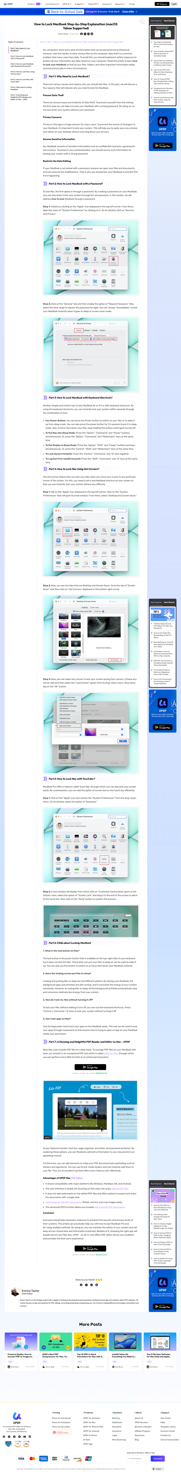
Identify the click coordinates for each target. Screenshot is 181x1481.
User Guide (165, 1418)
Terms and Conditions (69, 1469)
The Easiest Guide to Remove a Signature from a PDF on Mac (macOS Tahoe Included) (163, 672)
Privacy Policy (55, 1469)
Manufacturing (119, 1440)
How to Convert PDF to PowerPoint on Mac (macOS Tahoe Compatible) (163, 1251)
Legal (114, 1435)
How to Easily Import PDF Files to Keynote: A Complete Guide (163, 53)
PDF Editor (77, 1177)
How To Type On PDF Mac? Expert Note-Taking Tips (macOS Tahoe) (163, 81)
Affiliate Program (142, 1431)
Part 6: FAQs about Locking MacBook (21, 88)
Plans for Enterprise (61, 1422)
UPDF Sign (88, 1444)
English (158, 1469)
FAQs (162, 1422)
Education (117, 1427)
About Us (139, 1418)
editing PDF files (120, 1188)
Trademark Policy (119, 1469)
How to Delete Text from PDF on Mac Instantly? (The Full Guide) (163, 1261)
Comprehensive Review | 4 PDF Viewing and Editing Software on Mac (163, 90)
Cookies (98, 1469)
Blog (137, 1440)
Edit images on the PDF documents (63, 1202)
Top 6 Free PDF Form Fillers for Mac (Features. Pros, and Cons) (163, 72)
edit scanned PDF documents (110, 1207)
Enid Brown (119, 1367)
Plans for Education (61, 1427)
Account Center (167, 1431)
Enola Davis (15, 1367)
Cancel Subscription (169, 1440)
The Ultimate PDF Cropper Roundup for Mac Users (162, 1217)
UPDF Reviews (141, 1422)
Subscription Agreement (86, 1469)
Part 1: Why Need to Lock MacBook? (20, 49)
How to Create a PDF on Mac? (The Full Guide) (163, 1243)
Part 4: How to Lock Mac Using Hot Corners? (22, 73)
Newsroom (139, 1435)
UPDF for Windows (91, 1418)
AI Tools (86, 1440)
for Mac (111, 1053)
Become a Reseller (143, 1427)
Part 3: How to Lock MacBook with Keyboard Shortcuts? (22, 65)
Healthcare (117, 1422)
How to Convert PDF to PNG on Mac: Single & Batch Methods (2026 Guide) (163, 1235)
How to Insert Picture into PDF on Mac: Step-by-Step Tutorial (163, 100)
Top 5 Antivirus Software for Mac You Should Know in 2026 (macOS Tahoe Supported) (163, 63)
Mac (49, 42)
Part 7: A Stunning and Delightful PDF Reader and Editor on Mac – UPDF (21, 97)
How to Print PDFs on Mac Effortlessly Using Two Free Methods (162, 1207)
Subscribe (158, 1459)
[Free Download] (162, 4)
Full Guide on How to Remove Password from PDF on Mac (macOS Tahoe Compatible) (163, 653)
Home (42, 42)
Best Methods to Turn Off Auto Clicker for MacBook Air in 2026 (163, 644)
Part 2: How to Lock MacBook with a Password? (22, 57)
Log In (174, 4)
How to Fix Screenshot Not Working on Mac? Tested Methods (163, 681)
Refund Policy (107, 1469)
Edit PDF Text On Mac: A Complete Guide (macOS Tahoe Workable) (163, 663)
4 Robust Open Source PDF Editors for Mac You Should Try (163, 626)
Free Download (162, 4)
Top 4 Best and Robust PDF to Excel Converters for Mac (163, 44)
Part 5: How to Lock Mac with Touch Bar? (22, 80)
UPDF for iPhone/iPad (93, 1427)
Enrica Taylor (63, 34)
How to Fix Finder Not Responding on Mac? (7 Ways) (163, 635)
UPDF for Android (91, 1431)
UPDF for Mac (89, 1422)
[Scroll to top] (175, 1475)
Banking (116, 1418)
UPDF (10, 4)
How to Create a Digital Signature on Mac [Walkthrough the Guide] (163, 1226)
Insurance (116, 1431)
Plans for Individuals (61, 1418)
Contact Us (165, 1435)
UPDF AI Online (90, 1435)
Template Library (168, 1427)
